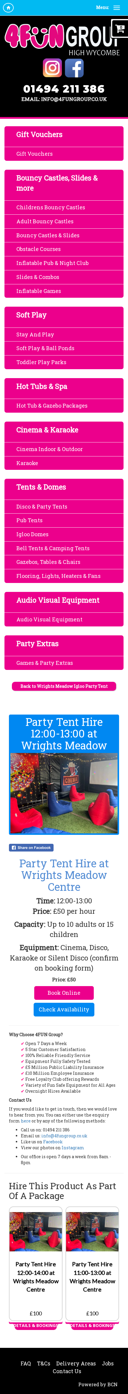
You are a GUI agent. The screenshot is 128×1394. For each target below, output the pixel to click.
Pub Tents (29, 520)
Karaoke (27, 463)
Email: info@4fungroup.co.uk (64, 99)
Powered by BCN (98, 1384)
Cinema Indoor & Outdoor (49, 449)
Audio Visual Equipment (49, 619)
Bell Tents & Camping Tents (53, 548)
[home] (8, 8)
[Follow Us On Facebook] (75, 67)
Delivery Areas (76, 1363)
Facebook (53, 1141)
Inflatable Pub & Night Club (52, 262)
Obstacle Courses (38, 248)
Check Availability (64, 1009)
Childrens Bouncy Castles (50, 207)
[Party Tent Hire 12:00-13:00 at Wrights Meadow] (64, 793)
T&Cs (43, 1363)
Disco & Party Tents (41, 506)
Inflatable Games (38, 290)
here (26, 1121)
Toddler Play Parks (41, 362)
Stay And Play (35, 334)
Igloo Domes (32, 534)
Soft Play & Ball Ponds (45, 348)
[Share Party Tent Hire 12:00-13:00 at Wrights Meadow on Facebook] (64, 848)
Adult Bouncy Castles (45, 221)
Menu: (102, 7)
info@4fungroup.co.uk (64, 1136)
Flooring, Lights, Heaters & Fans (58, 575)
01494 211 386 (64, 89)
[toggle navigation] (116, 8)
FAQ (26, 1363)
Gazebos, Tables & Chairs (48, 561)
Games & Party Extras (44, 662)
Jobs (108, 1363)
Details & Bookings (35, 1325)
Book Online (64, 992)
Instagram (73, 1147)
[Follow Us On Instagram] (53, 67)
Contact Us (67, 1371)
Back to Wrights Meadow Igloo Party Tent (64, 686)
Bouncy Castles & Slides (47, 235)
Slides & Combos (37, 276)
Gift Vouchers (34, 153)
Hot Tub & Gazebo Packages (52, 405)
